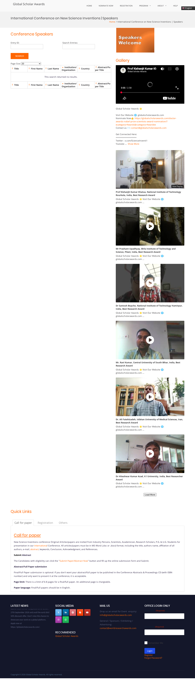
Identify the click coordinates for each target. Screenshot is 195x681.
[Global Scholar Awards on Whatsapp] (65, 619)
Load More (150, 494)
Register (148, 655)
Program (143, 5)
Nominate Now (106, 5)
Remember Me (155, 642)
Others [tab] (63, 522)
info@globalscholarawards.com (116, 615)
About (161, 5)
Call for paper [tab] (23, 522)
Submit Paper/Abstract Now (74, 560)
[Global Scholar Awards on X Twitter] (58, 612)
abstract (34, 549)
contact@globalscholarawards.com (149, 127)
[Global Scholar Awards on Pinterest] (73, 612)
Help (175, 5)
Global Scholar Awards (29, 4)
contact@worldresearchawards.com (118, 628)
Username (154, 610)
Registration (126, 5)
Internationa (40, 545)
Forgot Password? (153, 657)
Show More (133, 143)
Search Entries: (70, 42)
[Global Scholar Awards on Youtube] (87, 612)
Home (89, 5)
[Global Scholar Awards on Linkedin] (65, 612)
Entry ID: (15, 42)
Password (154, 626)
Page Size (15, 63)
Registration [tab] (45, 522)
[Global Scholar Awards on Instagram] (58, 619)
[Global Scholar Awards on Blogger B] (80, 612)
